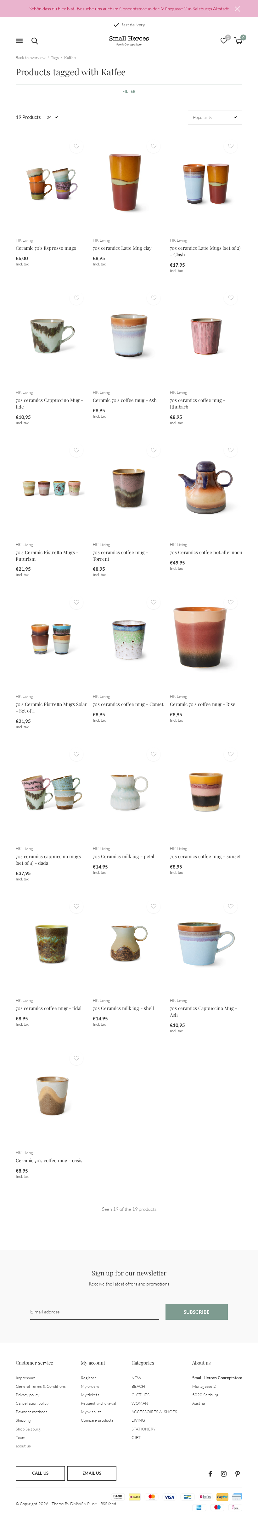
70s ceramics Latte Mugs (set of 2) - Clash (205, 251)
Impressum (25, 1377)
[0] (238, 40)
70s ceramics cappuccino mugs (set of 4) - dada (48, 859)
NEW (136, 1377)
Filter (129, 91)
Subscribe (197, 1312)
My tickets (90, 1394)
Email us (91, 1473)
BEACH (138, 1386)
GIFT (136, 1437)
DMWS (76, 1503)
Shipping (23, 1420)
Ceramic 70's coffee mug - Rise (202, 704)
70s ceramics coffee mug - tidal (48, 1008)
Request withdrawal (98, 1403)
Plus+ (92, 1503)
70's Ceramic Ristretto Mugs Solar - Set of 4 (51, 707)
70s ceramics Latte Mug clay (122, 248)
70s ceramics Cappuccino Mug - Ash (203, 1011)
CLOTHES (140, 1394)
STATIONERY (144, 1428)
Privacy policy (27, 1394)
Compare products (97, 1420)
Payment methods (32, 1411)
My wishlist (91, 1411)
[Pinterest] (237, 1474)
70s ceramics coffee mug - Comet (128, 704)
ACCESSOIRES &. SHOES (154, 1411)
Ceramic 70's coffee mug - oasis (49, 1160)
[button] (20, 41)
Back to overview (31, 57)
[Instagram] (224, 1474)
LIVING (138, 1420)
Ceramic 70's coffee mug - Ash (125, 400)
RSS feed (108, 1503)
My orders (90, 1386)
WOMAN (140, 1403)
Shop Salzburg (28, 1428)
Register (88, 1377)
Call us (40, 1473)
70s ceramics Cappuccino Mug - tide (49, 403)
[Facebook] (210, 1474)
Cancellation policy (32, 1403)
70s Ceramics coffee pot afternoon (206, 552)
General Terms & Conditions (41, 1386)
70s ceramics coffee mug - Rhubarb (197, 403)
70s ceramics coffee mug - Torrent (120, 555)
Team (20, 1437)
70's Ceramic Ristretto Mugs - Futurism (47, 555)
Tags (55, 57)
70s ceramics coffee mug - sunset (205, 856)
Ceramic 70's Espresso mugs (46, 248)
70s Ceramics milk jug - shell (123, 1008)
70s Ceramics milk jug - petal (123, 856)
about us (23, 1445)
